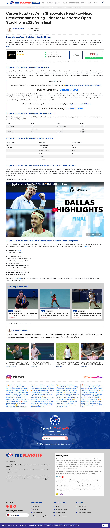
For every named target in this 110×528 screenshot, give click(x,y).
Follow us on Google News (40, 516)
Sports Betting (59, 502)
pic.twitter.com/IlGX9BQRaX (91, 85)
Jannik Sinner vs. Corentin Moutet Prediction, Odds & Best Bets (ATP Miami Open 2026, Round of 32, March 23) (42, 364)
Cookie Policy (82, 509)
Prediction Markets (74, 2)
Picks (43, 2)
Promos (64, 2)
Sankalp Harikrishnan (18, 28)
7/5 (22, 252)
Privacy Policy (82, 506)
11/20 (19, 250)
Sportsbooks (51, 2)
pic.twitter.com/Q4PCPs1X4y (81, 104)
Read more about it (73, 525)
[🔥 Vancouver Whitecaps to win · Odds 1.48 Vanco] (42, 395)
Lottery (83, 2)
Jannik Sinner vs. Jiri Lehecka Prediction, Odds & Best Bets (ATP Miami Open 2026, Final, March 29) (91, 364)
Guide (89, 2)
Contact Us (36, 509)
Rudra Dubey (34, 366)
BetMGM (9, 46)
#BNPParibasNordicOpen (73, 85)
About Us (36, 506)
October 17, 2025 (69, 89)
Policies (79, 502)
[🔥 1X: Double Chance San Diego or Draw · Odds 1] (92, 395)
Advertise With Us (38, 512)
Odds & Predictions (61, 516)
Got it (105, 525)
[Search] (102, 2)
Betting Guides (60, 506)
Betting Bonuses (60, 512)
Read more (10, 339)
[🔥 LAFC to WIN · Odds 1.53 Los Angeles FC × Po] (67, 395)
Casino (58, 2)
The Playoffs (36, 502)
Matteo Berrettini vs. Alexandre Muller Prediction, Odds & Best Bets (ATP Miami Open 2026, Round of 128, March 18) (67, 364)
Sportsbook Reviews (61, 509)
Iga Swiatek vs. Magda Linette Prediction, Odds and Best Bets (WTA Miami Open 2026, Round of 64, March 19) (17, 364)
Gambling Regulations (84, 512)
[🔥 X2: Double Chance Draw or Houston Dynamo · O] (18, 395)
